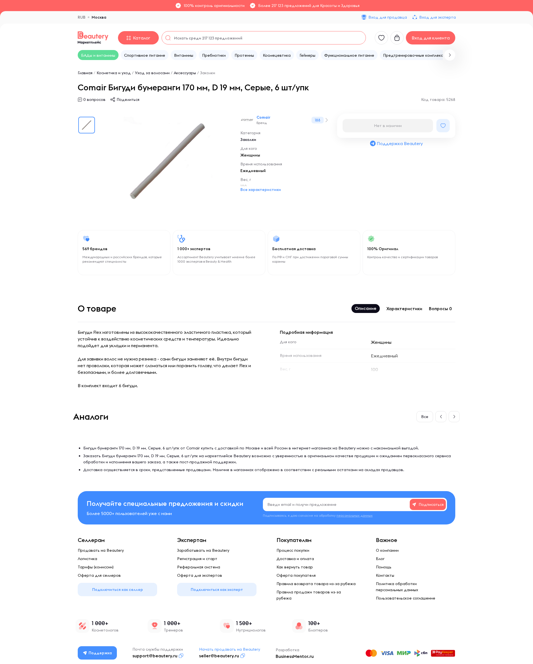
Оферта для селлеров (99, 575)
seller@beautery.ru (219, 655)
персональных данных (354, 515)
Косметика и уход (114, 72)
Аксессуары (185, 72)
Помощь (383, 567)
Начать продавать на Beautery (229, 649)
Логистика (87, 558)
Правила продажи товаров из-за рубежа (308, 595)
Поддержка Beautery (400, 143)
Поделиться (128, 99)
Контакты (385, 575)
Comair (263, 117)
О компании (387, 550)
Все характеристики (260, 189)
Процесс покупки (292, 550)
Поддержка (100, 652)
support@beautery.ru (154, 655)
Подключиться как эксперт (217, 589)
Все (424, 416)
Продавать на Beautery (101, 550)
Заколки (207, 72)
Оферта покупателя (296, 575)
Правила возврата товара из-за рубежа (316, 583)
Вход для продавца (387, 17)
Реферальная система (198, 567)
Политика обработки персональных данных (397, 586)
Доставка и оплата (295, 558)
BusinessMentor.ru (295, 656)
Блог (380, 558)
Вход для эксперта (437, 17)
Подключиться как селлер (117, 589)
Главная (85, 72)
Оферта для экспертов (199, 575)
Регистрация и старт (197, 558)
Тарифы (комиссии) (96, 567)
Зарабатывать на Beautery (203, 550)
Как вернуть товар (294, 567)
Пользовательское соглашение (405, 598)
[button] (449, 55)
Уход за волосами (152, 72)
